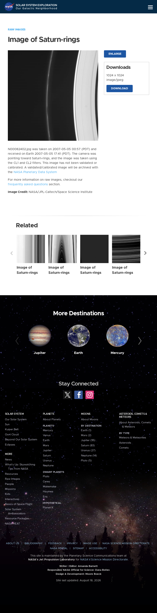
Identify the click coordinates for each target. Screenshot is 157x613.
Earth (78, 353)
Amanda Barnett (88, 566)
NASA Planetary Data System (35, 172)
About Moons (89, 419)
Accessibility (98, 548)
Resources (11, 474)
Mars (46, 445)
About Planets (52, 419)
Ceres (46, 481)
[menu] (150, 7)
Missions (10, 489)
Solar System (14, 414)
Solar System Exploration (36, 4)
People (9, 484)
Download (119, 88)
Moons (85, 414)
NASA (10, 6)
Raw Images (16, 29)
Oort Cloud (12, 434)
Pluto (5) (86, 460)
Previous (11, 253)
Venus (47, 435)
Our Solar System (16, 419)
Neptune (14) (89, 455)
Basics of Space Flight (18, 504)
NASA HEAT (12, 523)
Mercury (117, 353)
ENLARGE (115, 54)
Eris (45, 496)
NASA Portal (59, 548)
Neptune (48, 465)
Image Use (90, 543)
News (8, 459)
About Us (12, 543)
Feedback (55, 543)
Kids (7, 494)
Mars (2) (86, 435)
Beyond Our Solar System (21, 439)
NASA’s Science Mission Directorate (104, 559)
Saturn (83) (88, 445)
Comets (124, 447)
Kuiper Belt (12, 429)
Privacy (72, 543)
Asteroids (125, 442)
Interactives (12, 499)
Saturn (47, 455)
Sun (7, 424)
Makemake (49, 486)
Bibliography (34, 543)
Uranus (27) (88, 450)
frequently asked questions (28, 184)
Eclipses (10, 444)
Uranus (47, 460)
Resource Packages (17, 518)
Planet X (48, 507)
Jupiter (40, 353)
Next (145, 253)
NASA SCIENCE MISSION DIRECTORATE (126, 543)
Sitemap (78, 548)
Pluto (46, 476)
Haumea (48, 491)
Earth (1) (86, 430)
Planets (48, 414)
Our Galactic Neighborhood (36, 9)
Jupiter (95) (88, 440)
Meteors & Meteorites (132, 437)
